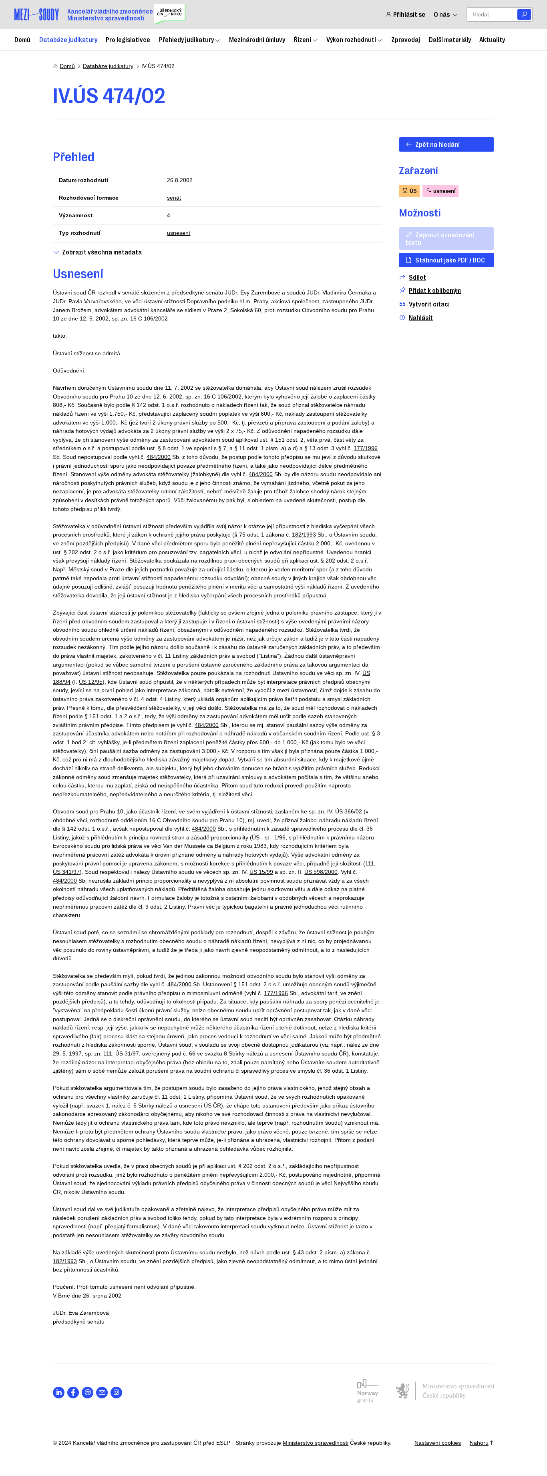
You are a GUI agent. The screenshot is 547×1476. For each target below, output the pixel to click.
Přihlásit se (409, 14)
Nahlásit (421, 317)
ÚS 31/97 (127, 1053)
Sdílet (417, 277)
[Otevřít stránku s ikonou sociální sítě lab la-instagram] (116, 1392)
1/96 (280, 837)
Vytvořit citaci (429, 304)
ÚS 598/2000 (321, 872)
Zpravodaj (405, 39)
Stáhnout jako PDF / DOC (450, 260)
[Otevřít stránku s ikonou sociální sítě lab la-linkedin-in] (58, 1392)
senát (174, 197)
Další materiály (450, 39)
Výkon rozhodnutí (351, 39)
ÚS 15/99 (261, 872)
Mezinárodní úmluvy (257, 39)
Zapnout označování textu (439, 238)
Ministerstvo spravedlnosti (315, 1443)
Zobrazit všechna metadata (102, 252)
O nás (442, 14)
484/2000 (159, 457)
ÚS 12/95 (91, 682)
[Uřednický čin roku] (169, 14)
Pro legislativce (128, 39)
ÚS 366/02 (348, 811)
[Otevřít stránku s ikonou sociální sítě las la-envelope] (102, 1392)
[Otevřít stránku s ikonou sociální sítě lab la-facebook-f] (73, 1392)
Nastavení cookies (437, 1443)
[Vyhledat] (524, 14)
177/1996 (366, 448)
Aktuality (492, 39)
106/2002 (156, 318)
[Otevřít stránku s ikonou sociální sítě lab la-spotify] (87, 1392)
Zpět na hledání (437, 144)
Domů (22, 39)
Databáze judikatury (68, 39)
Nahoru (479, 1443)
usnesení (178, 233)
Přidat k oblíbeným (435, 290)
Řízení (302, 39)
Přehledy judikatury (186, 39)
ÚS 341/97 (66, 872)
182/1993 (304, 534)
